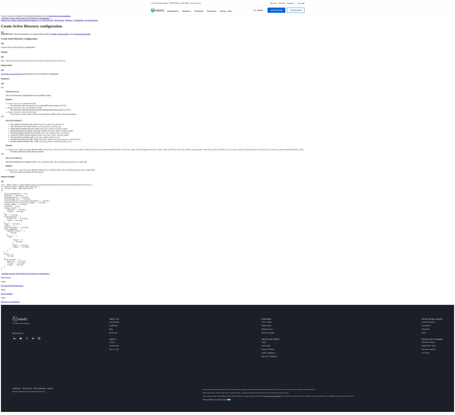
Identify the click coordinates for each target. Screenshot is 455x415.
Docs (230, 11)
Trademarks (16, 388)
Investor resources (428, 322)
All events (425, 353)
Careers (112, 342)
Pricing (223, 11)
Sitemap (50, 388)
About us (273, 3)
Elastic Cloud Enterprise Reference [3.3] (26, 20)
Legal (264, 342)
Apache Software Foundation (272, 396)
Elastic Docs (5, 20)
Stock (424, 333)
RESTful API (48, 20)
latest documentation (82, 34)
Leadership (113, 326)
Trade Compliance (268, 353)
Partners (282, 3)
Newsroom (113, 333)
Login (302, 3)
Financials (425, 329)
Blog (111, 329)
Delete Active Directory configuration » (35, 18)
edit (2, 32)
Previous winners (428, 342)
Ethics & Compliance (270, 356)
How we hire (114, 349)
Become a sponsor (428, 349)
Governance (426, 326)
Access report (195, 3)
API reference (59, 20)
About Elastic (114, 322)
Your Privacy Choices (221, 399)
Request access (267, 329)
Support (290, 3)
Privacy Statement (39, 388)
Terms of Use (27, 388)
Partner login (266, 326)
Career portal (114, 346)
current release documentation (59, 16)
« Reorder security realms (10, 18)
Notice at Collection (208, 399)
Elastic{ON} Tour (428, 346)
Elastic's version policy (60, 34)
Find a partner (267, 322)
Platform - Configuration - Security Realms (81, 20)
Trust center (266, 346)
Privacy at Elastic (268, 349)
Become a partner (268, 333)
